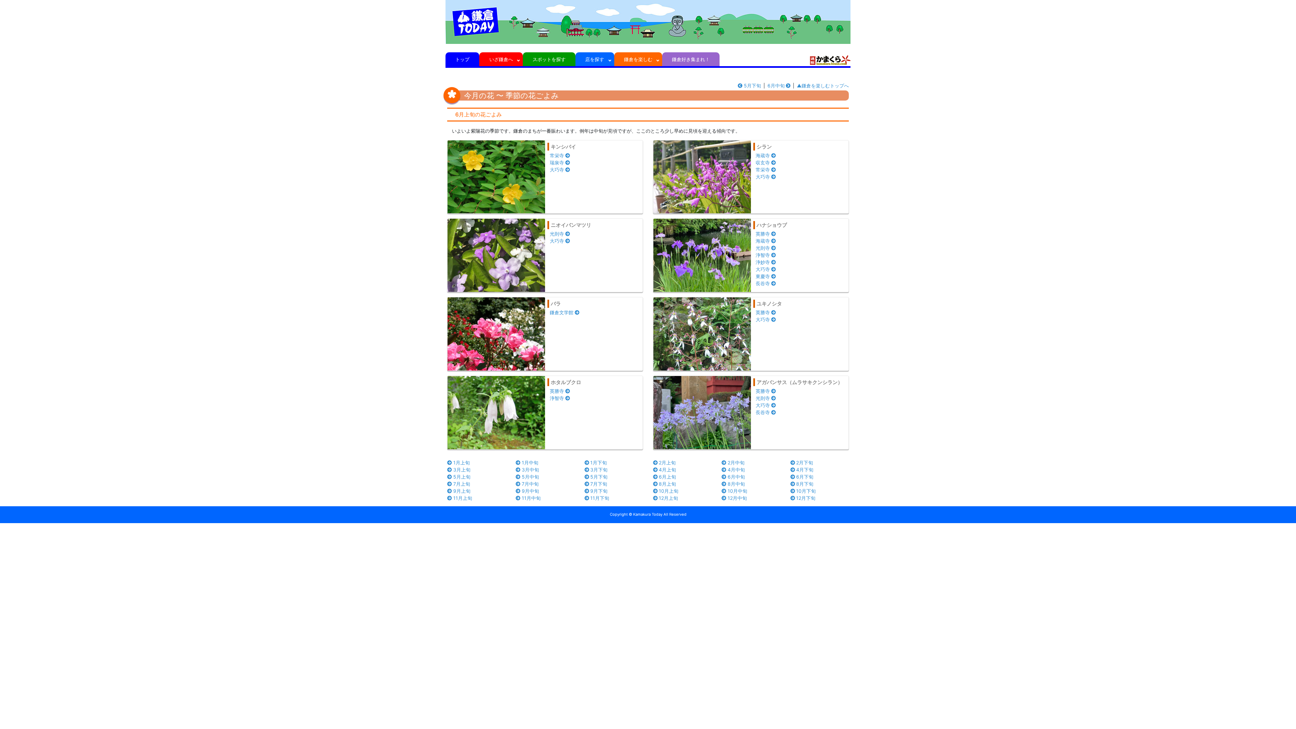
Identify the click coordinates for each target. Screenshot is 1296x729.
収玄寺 (763, 162)
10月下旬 (806, 491)
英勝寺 (763, 234)
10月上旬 (668, 491)
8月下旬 (804, 484)
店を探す (594, 59)
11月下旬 (599, 498)
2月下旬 (804, 462)
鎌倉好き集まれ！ (691, 59)
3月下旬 (599, 470)
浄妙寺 (763, 262)
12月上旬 (668, 498)
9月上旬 (461, 491)
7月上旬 (461, 484)
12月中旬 (737, 498)
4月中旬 (736, 470)
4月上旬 (667, 470)
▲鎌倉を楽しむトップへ (823, 85)
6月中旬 (776, 85)
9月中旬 (530, 491)
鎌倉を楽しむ (638, 59)
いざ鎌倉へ (501, 59)
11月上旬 (462, 498)
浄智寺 (763, 255)
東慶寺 (763, 276)
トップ (462, 59)
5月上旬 (461, 477)
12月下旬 (805, 498)
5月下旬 (752, 85)
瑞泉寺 (557, 162)
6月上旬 (667, 477)
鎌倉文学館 (561, 312)
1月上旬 (461, 462)
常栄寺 (557, 155)
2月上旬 (667, 462)
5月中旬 (530, 477)
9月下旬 (599, 491)
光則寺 (557, 234)
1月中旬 (530, 462)
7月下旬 (598, 484)
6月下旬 (804, 477)
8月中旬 (736, 484)
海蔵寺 (763, 155)
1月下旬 (598, 462)
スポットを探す (549, 59)
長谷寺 (763, 283)
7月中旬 (530, 484)
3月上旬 (461, 470)
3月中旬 (530, 470)
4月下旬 (804, 470)
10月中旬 (737, 491)
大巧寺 (557, 169)
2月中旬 (736, 462)
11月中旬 (531, 498)
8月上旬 (667, 484)
